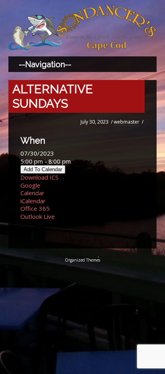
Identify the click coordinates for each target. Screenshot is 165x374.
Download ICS (39, 177)
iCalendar (33, 201)
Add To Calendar (43, 169)
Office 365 (35, 208)
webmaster (126, 121)
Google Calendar (32, 189)
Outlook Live (37, 216)
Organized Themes (82, 260)
